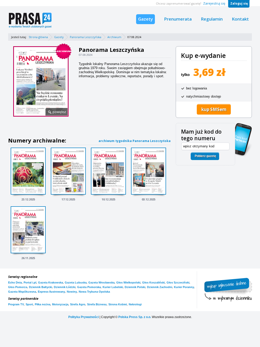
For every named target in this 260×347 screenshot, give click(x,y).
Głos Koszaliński (153, 282)
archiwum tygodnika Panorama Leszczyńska (135, 141)
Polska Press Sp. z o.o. (134, 317)
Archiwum (114, 37)
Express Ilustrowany (51, 291)
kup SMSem (213, 109)
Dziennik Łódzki (64, 287)
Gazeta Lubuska (76, 282)
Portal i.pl (30, 282)
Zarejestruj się (214, 3)
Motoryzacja (60, 304)
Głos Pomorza (17, 287)
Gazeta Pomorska (89, 287)
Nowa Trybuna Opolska (94, 291)
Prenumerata (178, 19)
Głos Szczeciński (178, 282)
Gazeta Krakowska (50, 282)
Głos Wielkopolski (128, 282)
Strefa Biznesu (97, 304)
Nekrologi (135, 304)
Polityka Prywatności (83, 317)
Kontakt (240, 19)
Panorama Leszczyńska (85, 37)
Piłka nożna (42, 304)
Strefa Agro (77, 304)
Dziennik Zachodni (159, 287)
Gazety (145, 19)
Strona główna (38, 37)
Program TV (16, 304)
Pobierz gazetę (205, 156)
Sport (29, 304)
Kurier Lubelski (113, 287)
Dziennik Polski (135, 287)
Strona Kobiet (117, 304)
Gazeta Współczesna (22, 291)
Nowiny (72, 291)
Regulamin (212, 19)
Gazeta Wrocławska (101, 282)
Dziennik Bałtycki (40, 287)
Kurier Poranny (184, 287)
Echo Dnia (15, 282)
